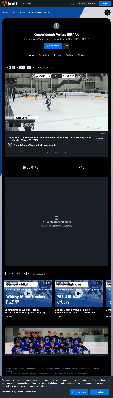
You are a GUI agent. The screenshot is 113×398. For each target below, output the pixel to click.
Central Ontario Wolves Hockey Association (35, 145)
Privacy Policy (11, 369)
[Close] (108, 380)
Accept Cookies (79, 392)
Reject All (99, 392)
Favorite (55, 46)
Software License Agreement (48, 369)
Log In (105, 3)
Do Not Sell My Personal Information (76, 369)
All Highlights (43, 67)
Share (100, 138)
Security (9, 371)
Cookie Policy (52, 386)
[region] (56, 387)
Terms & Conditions (27, 369)
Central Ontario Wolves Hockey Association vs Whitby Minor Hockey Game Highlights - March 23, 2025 (49, 138)
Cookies (96, 369)
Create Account (87, 3)
